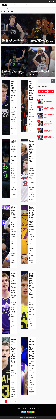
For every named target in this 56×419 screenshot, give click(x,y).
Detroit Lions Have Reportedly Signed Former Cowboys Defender (49, 138)
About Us (25, 408)
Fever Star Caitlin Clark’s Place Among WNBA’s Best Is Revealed (48, 123)
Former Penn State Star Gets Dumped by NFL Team (48, 101)
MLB (24, 5)
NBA (20, 5)
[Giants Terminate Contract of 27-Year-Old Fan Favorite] (40, 116)
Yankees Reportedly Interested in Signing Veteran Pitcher (48, 130)
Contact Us (30, 408)
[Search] (52, 5)
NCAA (17, 5)
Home (10, 5)
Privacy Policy (19, 408)
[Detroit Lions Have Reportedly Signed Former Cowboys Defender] (40, 137)
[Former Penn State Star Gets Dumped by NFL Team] (40, 101)
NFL (13, 5)
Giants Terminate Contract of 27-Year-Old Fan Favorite (49, 116)
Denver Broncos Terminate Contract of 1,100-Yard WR (49, 108)
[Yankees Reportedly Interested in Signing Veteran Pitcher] (40, 130)
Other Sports (31, 5)
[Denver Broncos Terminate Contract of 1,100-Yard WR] (40, 108)
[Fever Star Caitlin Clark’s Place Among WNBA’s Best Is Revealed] (40, 123)
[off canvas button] (49, 5)
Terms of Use (37, 408)
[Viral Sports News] (4, 4)
